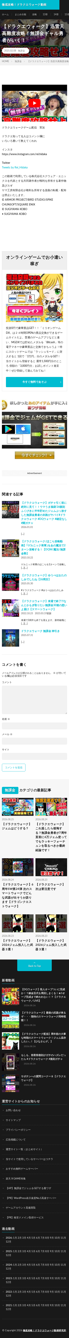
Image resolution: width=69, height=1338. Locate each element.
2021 (9, 1305)
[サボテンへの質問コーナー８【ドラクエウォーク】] (10, 1083)
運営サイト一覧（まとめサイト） (24, 1149)
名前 (6, 719)
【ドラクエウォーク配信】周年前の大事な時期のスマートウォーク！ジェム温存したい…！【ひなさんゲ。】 (43, 1038)
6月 (38, 1238)
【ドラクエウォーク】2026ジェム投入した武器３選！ (17, 945)
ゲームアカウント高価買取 (21, 1208)
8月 (47, 1238)
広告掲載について (16, 1139)
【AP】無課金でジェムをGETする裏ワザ (28, 1188)
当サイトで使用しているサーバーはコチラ (29, 1159)
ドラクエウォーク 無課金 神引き (40, 631)
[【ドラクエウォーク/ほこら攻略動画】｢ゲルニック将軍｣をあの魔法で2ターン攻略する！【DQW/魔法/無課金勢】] (10, 548)
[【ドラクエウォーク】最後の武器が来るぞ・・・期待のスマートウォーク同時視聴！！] (10, 1019)
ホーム (5, 14)
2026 (9, 1238)
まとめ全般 (20, 14)
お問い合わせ (13, 1110)
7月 (43, 1238)
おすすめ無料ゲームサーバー (22, 1169)
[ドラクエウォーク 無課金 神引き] (10, 638)
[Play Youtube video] (34, 103)
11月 (63, 1251)
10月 (57, 1251)
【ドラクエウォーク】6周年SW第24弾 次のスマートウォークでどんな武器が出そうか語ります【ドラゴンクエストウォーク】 (18, 895)
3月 (24, 1238)
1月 (15, 1238)
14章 (56, 14)
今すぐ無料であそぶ (34, 382)
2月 (20, 1238)
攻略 (34, 14)
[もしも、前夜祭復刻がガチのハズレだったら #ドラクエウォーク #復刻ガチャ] (10, 1062)
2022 (9, 1292)
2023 (9, 1278)
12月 (8, 1255)
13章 (45, 14)
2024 (9, 1265)
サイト (5, 749)
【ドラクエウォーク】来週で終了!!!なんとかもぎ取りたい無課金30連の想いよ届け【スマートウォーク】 (44, 605)
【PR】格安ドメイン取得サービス (25, 1217)
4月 (29, 1238)
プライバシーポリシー (18, 1130)
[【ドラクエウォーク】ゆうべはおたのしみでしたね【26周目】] (10, 582)
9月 (52, 1251)
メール (7, 734)
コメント (7, 682)
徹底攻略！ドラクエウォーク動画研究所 (44, 1330)
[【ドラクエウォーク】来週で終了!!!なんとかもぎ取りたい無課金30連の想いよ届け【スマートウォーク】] (10, 608)
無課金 (21, 51)
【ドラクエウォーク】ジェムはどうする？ (17, 826)
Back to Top (34, 966)
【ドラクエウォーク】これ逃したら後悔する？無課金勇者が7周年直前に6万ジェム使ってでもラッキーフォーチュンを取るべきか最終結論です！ (51, 837)
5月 (33, 1238)
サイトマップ (13, 1120)
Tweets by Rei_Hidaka (15, 167)
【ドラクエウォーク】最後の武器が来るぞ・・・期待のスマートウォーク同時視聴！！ (43, 1017)
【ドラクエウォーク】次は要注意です (50, 886)
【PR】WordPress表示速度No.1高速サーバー (31, 1198)
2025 (9, 1251)
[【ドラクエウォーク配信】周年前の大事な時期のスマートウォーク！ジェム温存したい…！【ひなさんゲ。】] (10, 1041)
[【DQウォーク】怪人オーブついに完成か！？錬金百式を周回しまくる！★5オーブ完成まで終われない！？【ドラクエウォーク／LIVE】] (10, 996)
